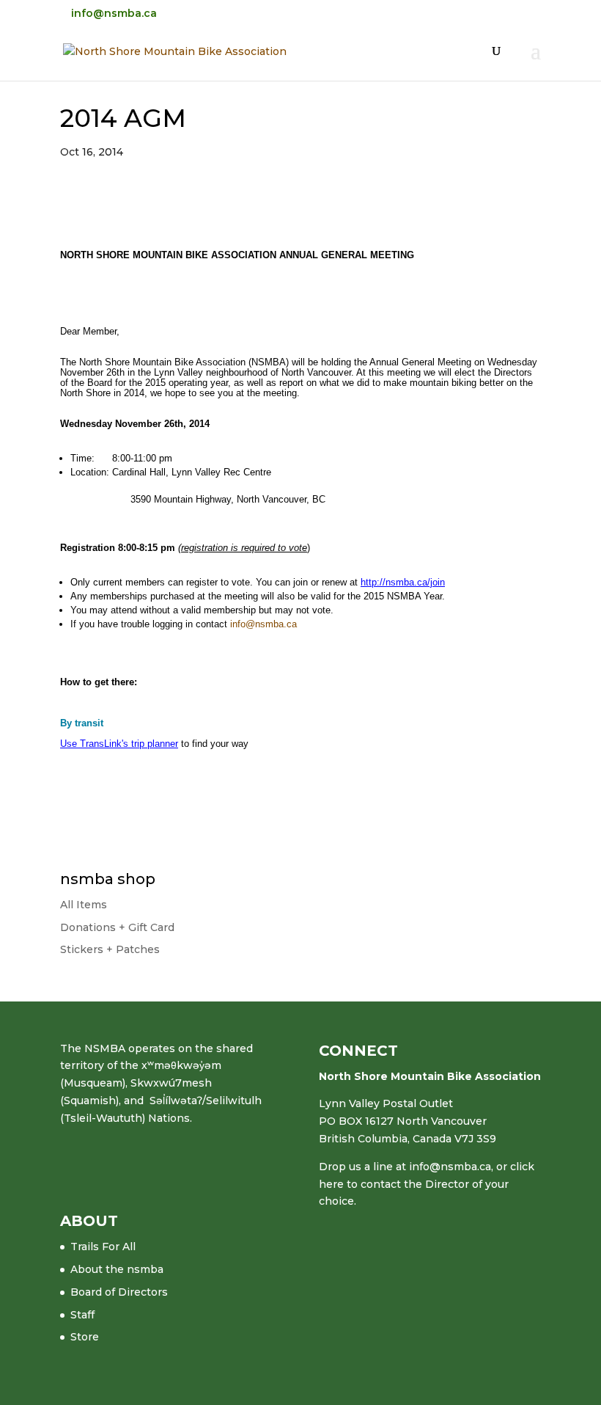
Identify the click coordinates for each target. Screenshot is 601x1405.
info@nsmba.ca (263, 623)
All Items (83, 904)
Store (84, 1336)
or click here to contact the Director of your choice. (426, 1184)
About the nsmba (116, 1269)
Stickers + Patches (110, 949)
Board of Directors (119, 1292)
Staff (82, 1314)
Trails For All (103, 1246)
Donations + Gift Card (117, 927)
